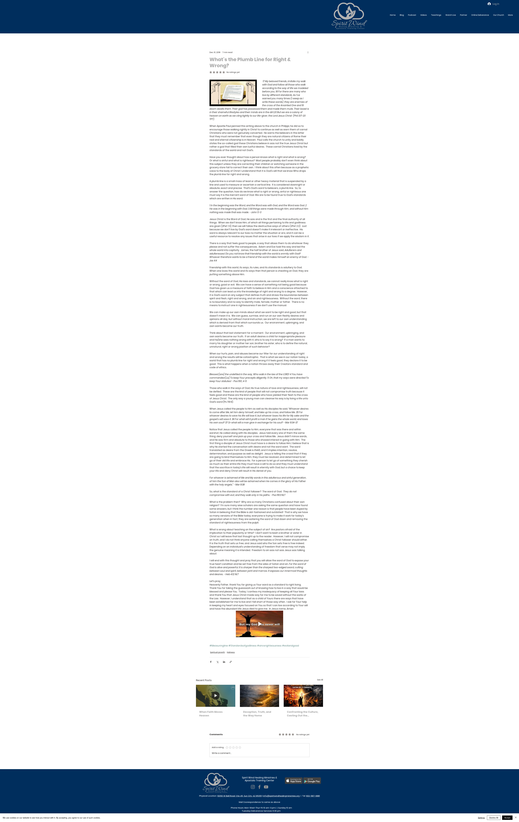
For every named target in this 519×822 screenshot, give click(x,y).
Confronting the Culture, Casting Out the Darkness (302, 713)
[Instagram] (252, 787)
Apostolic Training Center (259, 780)
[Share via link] (230, 662)
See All (320, 679)
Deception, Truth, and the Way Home (257, 713)
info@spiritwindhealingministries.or (280, 795)
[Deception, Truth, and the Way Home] (259, 696)
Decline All (493, 817)
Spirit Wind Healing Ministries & (259, 777)
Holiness (231, 652)
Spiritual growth (217, 652)
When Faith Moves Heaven (211, 713)
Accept (507, 817)
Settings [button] (481, 817)
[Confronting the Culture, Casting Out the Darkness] (303, 696)
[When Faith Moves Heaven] (215, 696)
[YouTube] (266, 787)
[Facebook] (259, 787)
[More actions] (308, 52)
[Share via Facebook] (210, 662)
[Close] (515, 818)
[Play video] (259, 624)
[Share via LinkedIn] (224, 662)
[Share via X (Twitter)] (217, 662)
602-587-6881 (313, 795)
